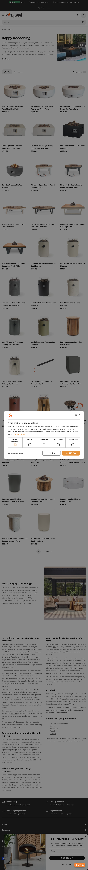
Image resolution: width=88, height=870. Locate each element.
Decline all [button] (51, 453)
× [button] (79, 415)
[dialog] (44, 435)
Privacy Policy (20, 434)
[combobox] (76, 415)
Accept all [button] (71, 453)
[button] (15, 453)
